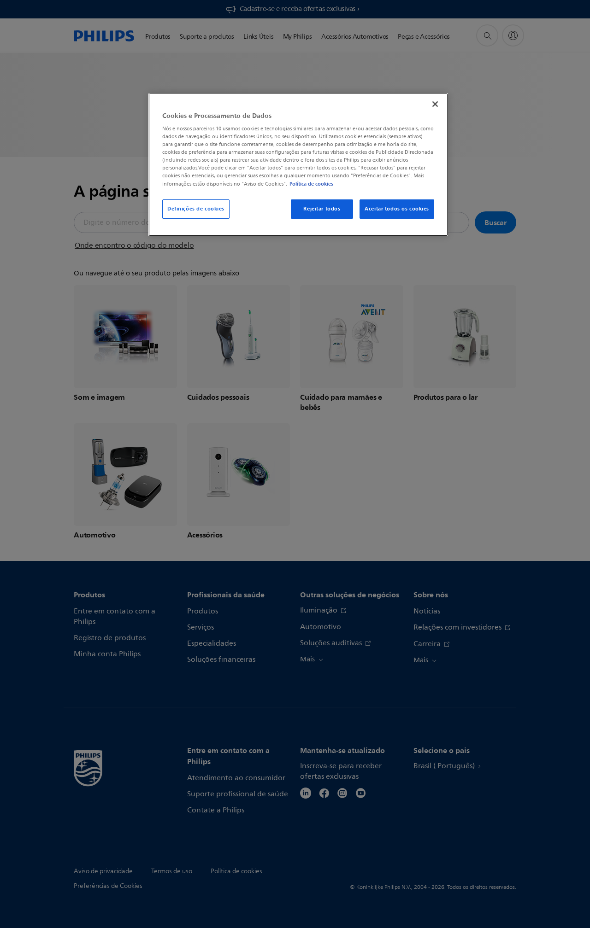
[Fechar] (435, 104)
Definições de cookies (195, 208)
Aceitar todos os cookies (397, 208)
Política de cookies (311, 183)
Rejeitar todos (321, 208)
